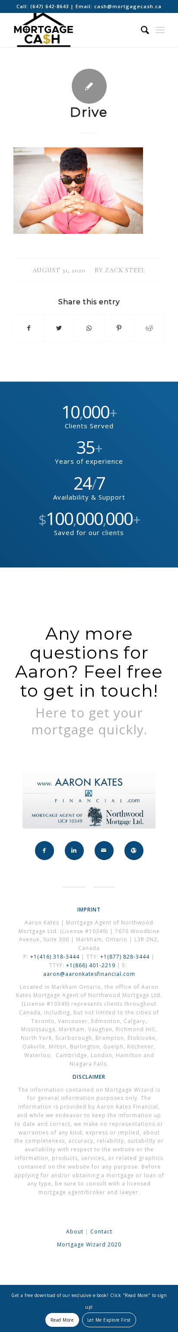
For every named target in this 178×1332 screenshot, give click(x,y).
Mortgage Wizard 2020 (89, 1244)
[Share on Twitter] (59, 328)
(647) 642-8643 (50, 6)
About (74, 1231)
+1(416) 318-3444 (54, 956)
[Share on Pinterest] (119, 328)
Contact (101, 1231)
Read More (62, 1320)
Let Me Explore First (109, 1320)
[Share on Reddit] (149, 328)
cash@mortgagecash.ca (128, 6)
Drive (89, 112)
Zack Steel (125, 270)
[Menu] (160, 29)
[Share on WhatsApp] (89, 328)
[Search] (140, 30)
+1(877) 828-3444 (125, 956)
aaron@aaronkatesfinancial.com (89, 974)
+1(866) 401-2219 (90, 965)
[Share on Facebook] (29, 328)
